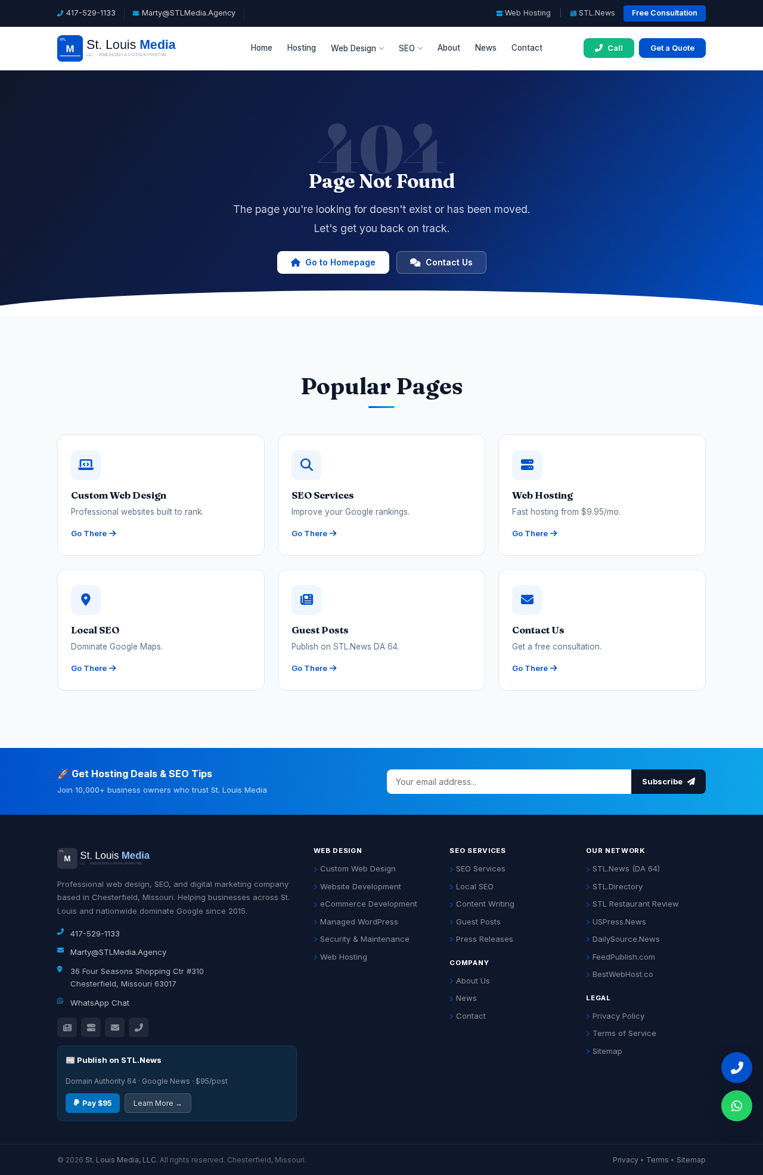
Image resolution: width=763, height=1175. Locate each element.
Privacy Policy (618, 1016)
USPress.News (619, 921)
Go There (89, 533)
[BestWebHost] (91, 1027)
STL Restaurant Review (636, 903)
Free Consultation (664, 12)
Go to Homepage (340, 262)
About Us (473, 980)
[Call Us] (138, 1027)
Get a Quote (672, 47)
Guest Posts (478, 921)
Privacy (625, 1159)
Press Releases (484, 939)
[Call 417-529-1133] (736, 1067)
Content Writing (485, 903)
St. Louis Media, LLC (120, 1159)
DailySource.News (626, 939)
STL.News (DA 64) (626, 868)
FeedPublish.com (624, 956)
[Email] (115, 1027)
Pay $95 (96, 1103)
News (486, 47)
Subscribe (663, 781)
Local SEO (475, 886)
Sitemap (607, 1051)
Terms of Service (624, 1033)
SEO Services (480, 868)
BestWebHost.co (623, 974)
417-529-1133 (91, 12)
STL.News (597, 12)
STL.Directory (618, 886)
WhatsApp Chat (99, 1002)
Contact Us (449, 262)
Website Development (360, 886)
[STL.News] (67, 1027)
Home (261, 47)
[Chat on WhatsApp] (736, 1105)
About (449, 47)
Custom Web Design (358, 868)
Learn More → (158, 1103)
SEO (407, 48)
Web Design (353, 48)
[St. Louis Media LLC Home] (133, 48)
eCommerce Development (368, 903)
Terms (657, 1159)
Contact (526, 47)
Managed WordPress (359, 921)
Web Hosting (528, 12)
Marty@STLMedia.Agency (188, 12)
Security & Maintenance (365, 939)
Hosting (301, 47)
